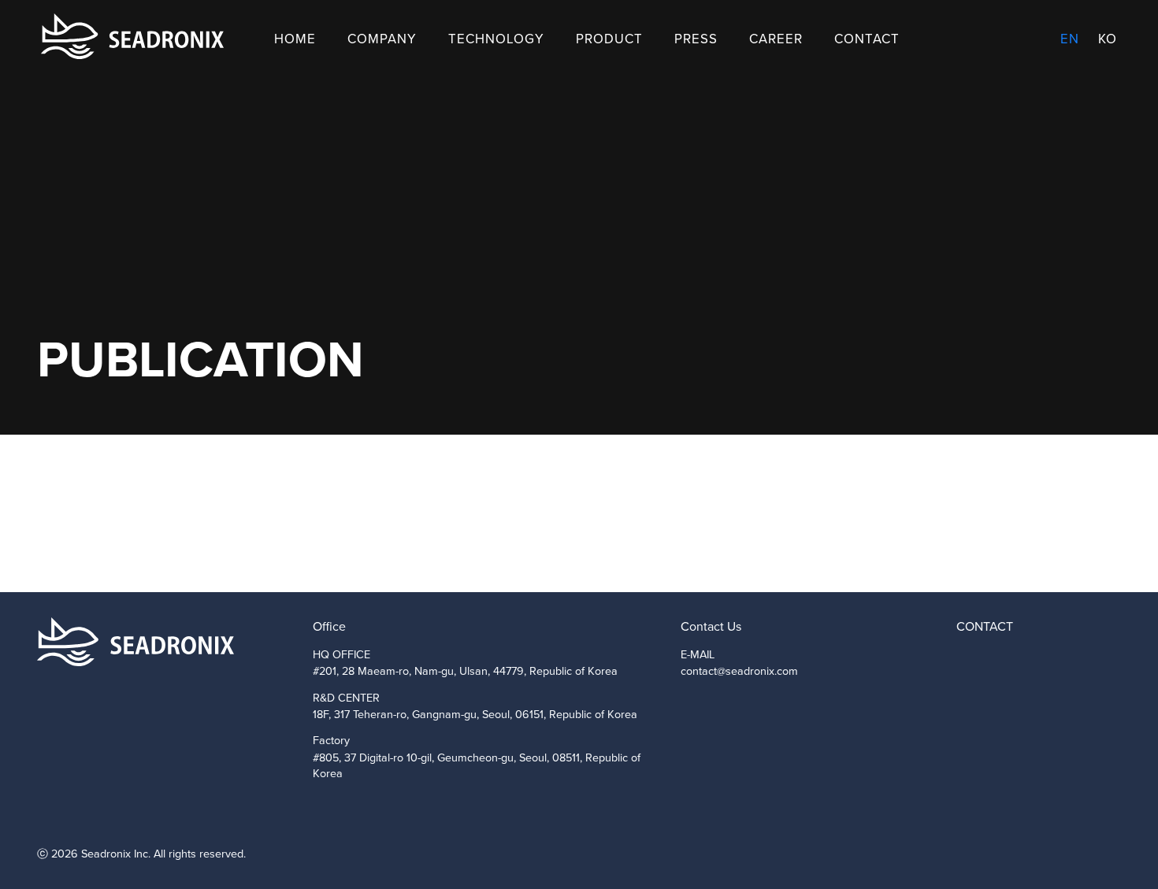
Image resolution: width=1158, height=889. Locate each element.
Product (609, 39)
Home (295, 39)
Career (776, 39)
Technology (496, 39)
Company (382, 39)
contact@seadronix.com (739, 671)
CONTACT (984, 626)
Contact (867, 39)
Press (696, 39)
